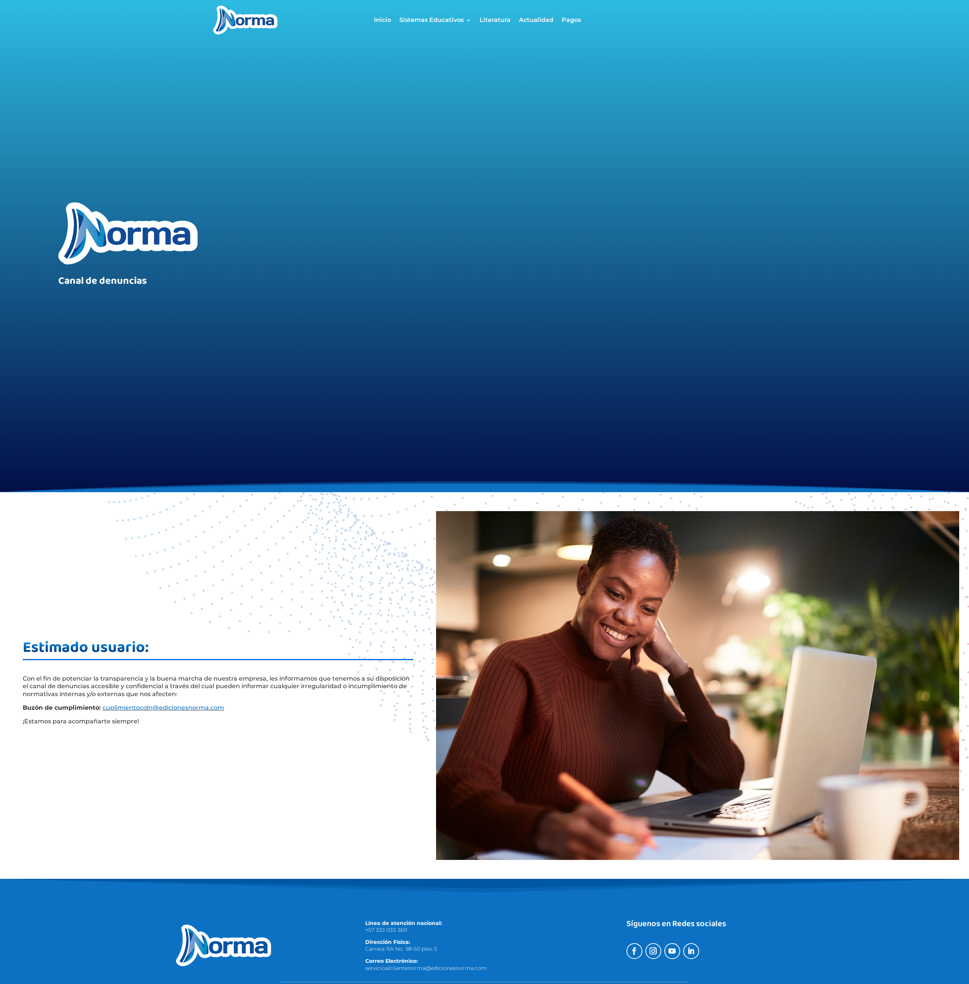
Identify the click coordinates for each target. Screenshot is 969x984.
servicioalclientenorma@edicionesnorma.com (426, 968)
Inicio (382, 20)
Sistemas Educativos (431, 20)
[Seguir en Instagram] (653, 951)
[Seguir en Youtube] (672, 951)
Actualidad (536, 20)
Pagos (571, 20)
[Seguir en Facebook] (634, 951)
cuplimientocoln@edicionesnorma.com (163, 707)
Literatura (495, 20)
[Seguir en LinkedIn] (691, 951)
